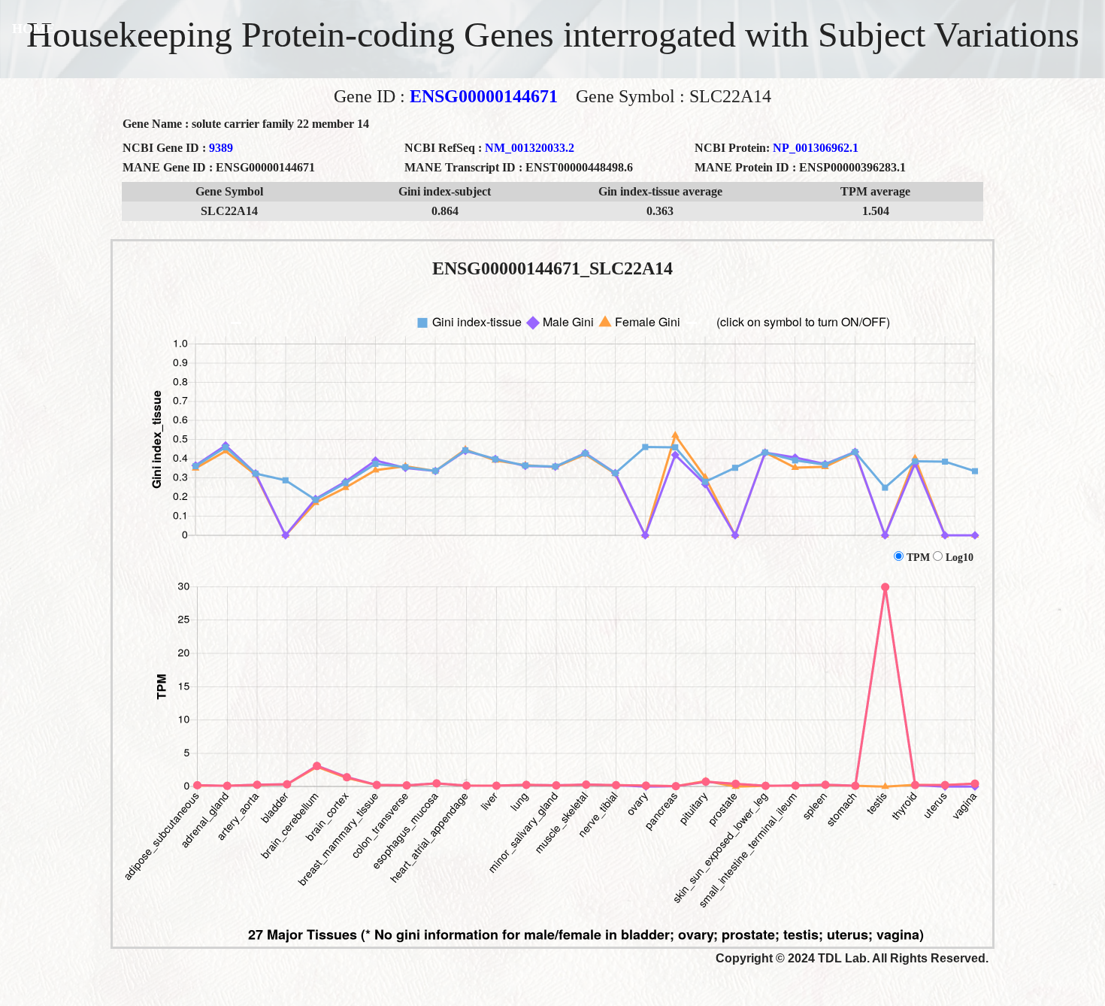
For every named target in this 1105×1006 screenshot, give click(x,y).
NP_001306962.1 (815, 147)
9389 (221, 147)
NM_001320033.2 (529, 147)
